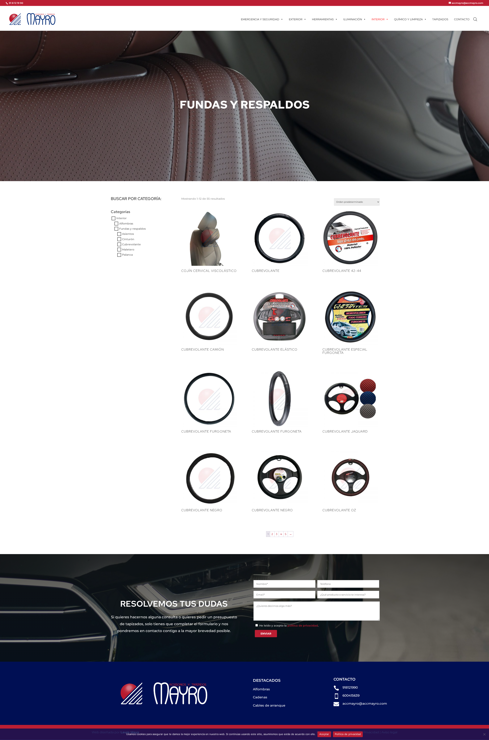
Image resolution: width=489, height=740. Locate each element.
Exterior (295, 19)
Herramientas (323, 19)
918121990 (350, 687)
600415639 (350, 695)
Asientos (128, 234)
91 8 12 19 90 (15, 3)
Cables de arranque (269, 705)
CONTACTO (462, 19)
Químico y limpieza (408, 19)
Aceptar (324, 734)
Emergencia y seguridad (260, 19)
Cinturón (128, 239)
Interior (378, 19)
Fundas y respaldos (132, 228)
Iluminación (352, 19)
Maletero (128, 249)
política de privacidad (302, 625)
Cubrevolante (131, 244)
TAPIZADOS (440, 19)
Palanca (127, 255)
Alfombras (126, 223)
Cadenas (260, 697)
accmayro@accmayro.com (364, 703)
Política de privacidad (348, 734)
